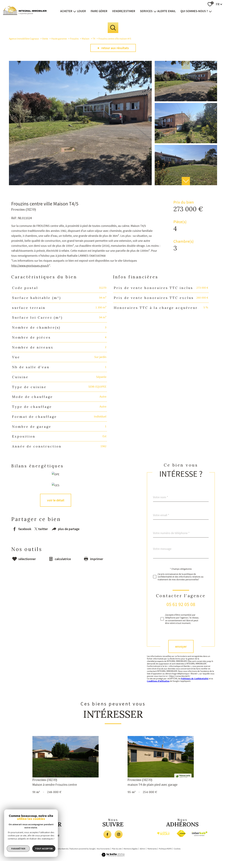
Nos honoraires (103, 848)
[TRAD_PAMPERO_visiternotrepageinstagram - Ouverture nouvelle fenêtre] (118, 834)
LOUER (81, 11)
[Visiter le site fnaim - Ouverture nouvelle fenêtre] (181, 833)
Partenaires (152, 848)
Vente (45, 38)
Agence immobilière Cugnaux (24, 38)
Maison (85, 38)
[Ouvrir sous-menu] (74, 11)
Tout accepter (44, 848)
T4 (94, 38)
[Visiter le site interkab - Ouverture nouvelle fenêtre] (200, 833)
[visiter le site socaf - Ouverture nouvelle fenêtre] (163, 833)
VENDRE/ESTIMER (123, 11)
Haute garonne (59, 38)
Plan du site (117, 848)
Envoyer (181, 646)
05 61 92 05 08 (180, 604)
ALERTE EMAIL (166, 11)
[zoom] (80, 184)
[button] (186, 181)
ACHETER (66, 11)
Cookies (177, 849)
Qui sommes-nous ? (194, 11)
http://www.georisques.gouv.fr (30, 265)
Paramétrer (18, 848)
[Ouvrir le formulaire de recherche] (113, 27)
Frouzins (74, 38)
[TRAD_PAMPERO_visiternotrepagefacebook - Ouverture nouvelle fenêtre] (107, 834)
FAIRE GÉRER (99, 11)
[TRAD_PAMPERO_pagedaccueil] (25, 14)
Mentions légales (131, 848)
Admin (142, 848)
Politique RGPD (165, 848)
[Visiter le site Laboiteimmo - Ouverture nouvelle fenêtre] (113, 855)
